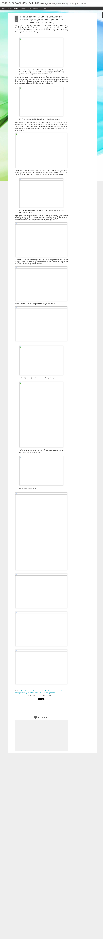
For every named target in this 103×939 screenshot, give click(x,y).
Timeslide (44, 8)
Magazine (16, 8)
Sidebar (29, 8)
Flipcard (9, 8)
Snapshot (36, 8)
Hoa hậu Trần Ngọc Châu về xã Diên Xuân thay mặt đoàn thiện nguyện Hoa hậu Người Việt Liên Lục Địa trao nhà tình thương (41, 19)
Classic (3, 8)
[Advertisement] (79, 47)
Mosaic (23, 8)
